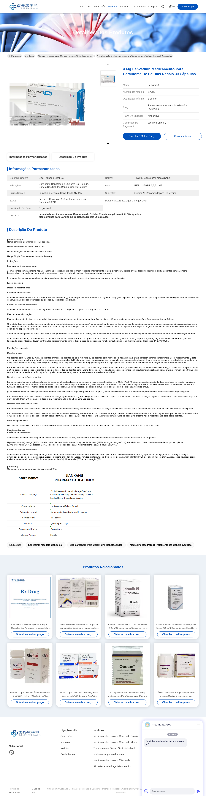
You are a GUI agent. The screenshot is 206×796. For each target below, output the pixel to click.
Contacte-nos (138, 6)
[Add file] (146, 791)
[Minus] (198, 725)
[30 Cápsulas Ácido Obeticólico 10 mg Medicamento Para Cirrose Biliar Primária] (127, 667)
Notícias (124, 6)
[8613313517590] (11, 752)
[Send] (198, 791)
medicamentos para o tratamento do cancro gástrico (161, 545)
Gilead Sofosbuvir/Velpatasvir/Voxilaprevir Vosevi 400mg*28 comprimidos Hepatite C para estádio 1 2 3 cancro (176, 626)
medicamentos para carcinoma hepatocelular (96, 545)
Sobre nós (99, 6)
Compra (152, 6)
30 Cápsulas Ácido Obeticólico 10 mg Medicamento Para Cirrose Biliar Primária (127, 694)
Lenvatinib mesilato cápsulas (45, 545)
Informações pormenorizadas (28, 156)
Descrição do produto (73, 156)
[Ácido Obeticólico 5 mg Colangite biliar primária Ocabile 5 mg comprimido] (176, 667)
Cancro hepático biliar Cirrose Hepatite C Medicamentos (65, 56)
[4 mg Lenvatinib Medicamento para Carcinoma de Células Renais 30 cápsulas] (47, 103)
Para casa (85, 6)
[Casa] (25, 737)
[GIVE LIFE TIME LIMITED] (23, 6)
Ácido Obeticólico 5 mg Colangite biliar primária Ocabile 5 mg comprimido (176, 694)
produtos (112, 6)
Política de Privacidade (14, 791)
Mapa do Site (36, 791)
